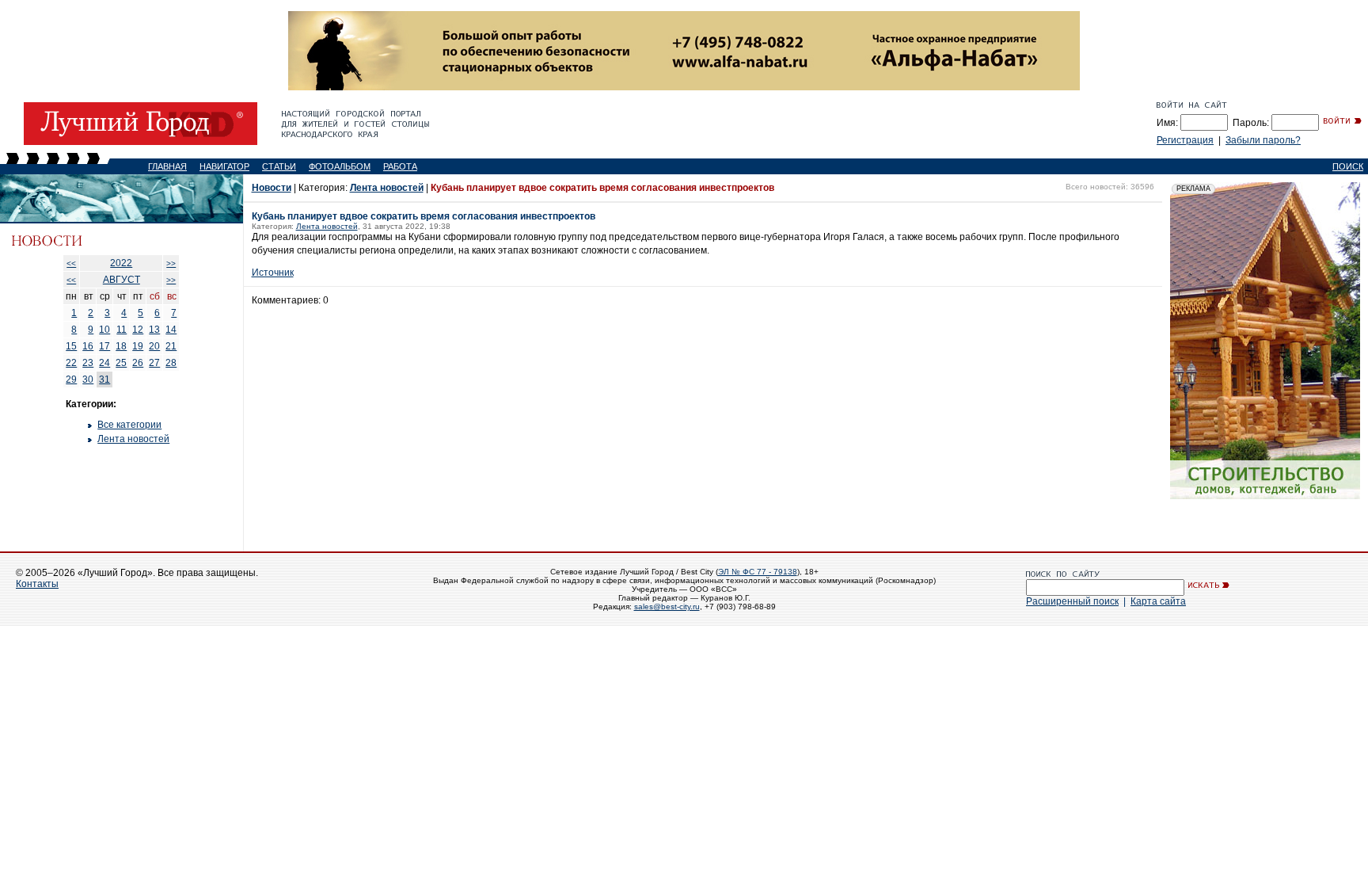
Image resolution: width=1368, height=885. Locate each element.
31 (104, 379)
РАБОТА (400, 166)
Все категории (129, 424)
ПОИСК (1347, 166)
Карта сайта (1158, 601)
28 (171, 362)
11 (121, 329)
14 (171, 329)
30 (87, 379)
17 (104, 346)
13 (154, 329)
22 (71, 362)
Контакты (37, 583)
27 (154, 362)
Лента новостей (133, 438)
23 (87, 362)
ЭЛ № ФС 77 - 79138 (757, 571)
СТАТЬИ (279, 166)
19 (137, 346)
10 (104, 329)
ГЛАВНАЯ (167, 166)
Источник (273, 272)
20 (154, 346)
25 (121, 362)
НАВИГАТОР (224, 166)
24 (104, 362)
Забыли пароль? (1263, 140)
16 (87, 346)
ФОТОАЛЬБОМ (339, 166)
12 (137, 329)
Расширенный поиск (1072, 601)
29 (71, 379)
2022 (121, 263)
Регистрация (1185, 140)
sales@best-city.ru (667, 606)
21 (171, 346)
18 (121, 346)
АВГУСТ (121, 279)
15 (71, 346)
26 (137, 362)
